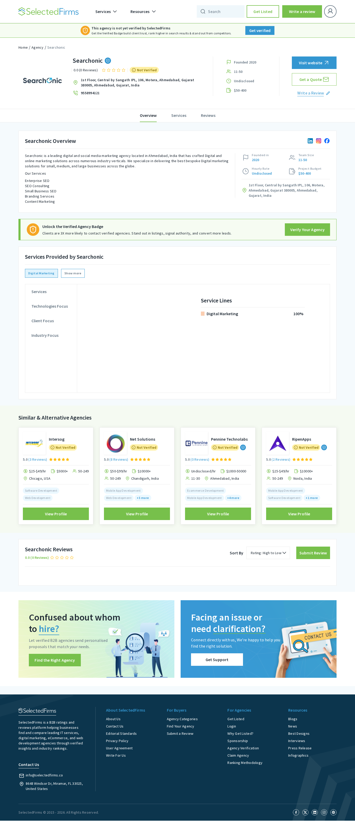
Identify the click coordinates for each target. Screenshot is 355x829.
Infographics (298, 755)
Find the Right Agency (55, 660)
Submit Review (313, 552)
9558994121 (90, 93)
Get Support (217, 659)
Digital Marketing (41, 273)
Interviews (296, 740)
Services (178, 115)
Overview (148, 115)
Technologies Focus (49, 306)
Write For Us (116, 755)
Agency (37, 47)
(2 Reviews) (281, 459)
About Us (113, 719)
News (292, 726)
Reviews (208, 115)
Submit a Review (180, 733)
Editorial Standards (121, 733)
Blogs (292, 719)
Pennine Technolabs (229, 439)
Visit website (311, 62)
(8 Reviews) (118, 459)
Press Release (300, 748)
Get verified (260, 30)
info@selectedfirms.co (44, 775)
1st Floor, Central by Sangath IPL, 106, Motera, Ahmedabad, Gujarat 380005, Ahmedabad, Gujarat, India (137, 82)
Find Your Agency (180, 726)
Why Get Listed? (240, 733)
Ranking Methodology (244, 762)
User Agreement (119, 748)
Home (23, 47)
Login (231, 726)
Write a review (302, 11)
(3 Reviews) (37, 459)
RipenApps (301, 439)
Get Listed (262, 11)
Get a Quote (310, 79)
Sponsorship (237, 740)
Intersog (56, 439)
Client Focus (42, 320)
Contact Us (115, 726)
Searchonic (56, 47)
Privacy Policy (117, 740)
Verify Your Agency (307, 229)
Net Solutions (142, 439)
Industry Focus (44, 335)
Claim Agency (238, 755)
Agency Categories (182, 719)
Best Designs (299, 733)
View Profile (56, 513)
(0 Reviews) (199, 459)
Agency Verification (243, 748)
